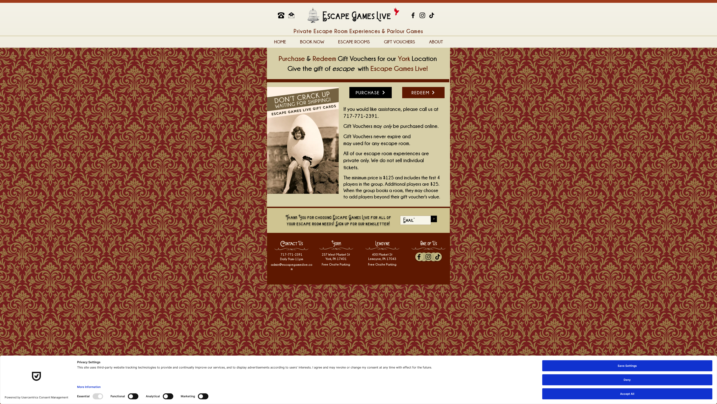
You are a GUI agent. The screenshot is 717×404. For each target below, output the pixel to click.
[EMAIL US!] (291, 15)
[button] (312, 41)
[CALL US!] (281, 15)
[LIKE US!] (413, 15)
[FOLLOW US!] (422, 15)
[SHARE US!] (431, 15)
